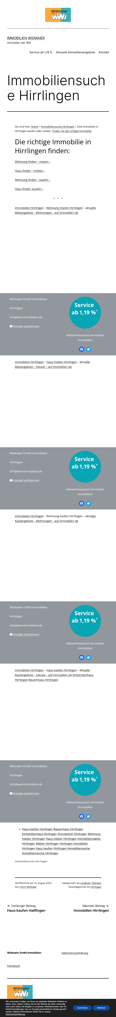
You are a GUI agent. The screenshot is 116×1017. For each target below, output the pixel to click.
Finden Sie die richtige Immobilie (71, 131)
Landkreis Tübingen (90, 883)
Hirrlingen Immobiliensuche (71, 848)
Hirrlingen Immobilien (74, 843)
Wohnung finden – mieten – (33, 162)
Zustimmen (82, 1008)
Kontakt (104, 52)
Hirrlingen (96, 886)
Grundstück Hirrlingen (72, 834)
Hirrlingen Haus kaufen (37, 848)
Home (34, 126)
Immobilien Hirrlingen (29, 208)
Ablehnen (101, 1008)
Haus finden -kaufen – (29, 189)
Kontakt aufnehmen (26, 326)
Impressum (13, 965)
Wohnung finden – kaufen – (33, 180)
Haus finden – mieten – (30, 171)
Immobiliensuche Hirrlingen (57, 126)
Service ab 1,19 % (40, 52)
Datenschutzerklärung (75, 953)
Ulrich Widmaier (28, 886)
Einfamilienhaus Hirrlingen (39, 834)
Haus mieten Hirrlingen (61, 362)
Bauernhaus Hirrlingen (43, 680)
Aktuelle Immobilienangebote (75, 52)
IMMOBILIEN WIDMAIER (26, 38)
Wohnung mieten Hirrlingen (64, 208)
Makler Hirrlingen (47, 843)
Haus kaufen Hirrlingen (61, 670)
